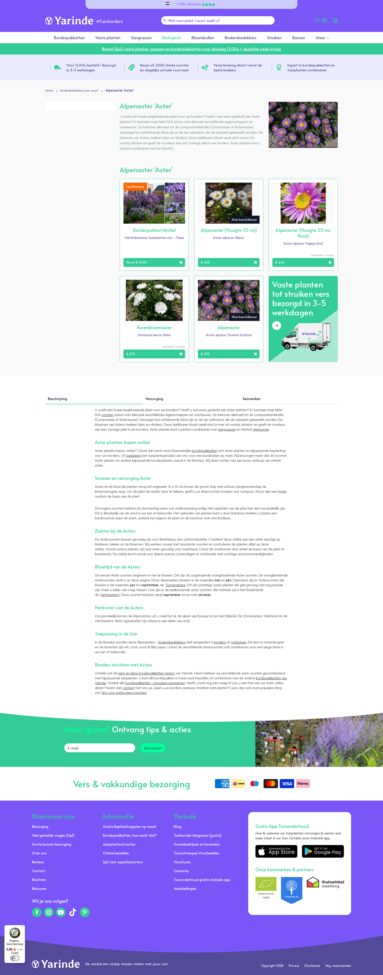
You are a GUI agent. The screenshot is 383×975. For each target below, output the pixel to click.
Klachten (39, 879)
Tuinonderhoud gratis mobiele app (202, 879)
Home (49, 90)
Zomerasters (176, 585)
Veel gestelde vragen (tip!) (53, 835)
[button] (335, 20)
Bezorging (40, 826)
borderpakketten (204, 451)
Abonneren (153, 747)
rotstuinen (238, 642)
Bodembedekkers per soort (79, 90)
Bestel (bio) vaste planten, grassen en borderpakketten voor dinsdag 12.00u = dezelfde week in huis (191, 49)
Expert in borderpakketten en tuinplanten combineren (311, 67)
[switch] (14, 958)
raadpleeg (133, 456)
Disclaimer (312, 965)
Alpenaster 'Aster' (120, 90)
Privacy (294, 965)
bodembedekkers (171, 642)
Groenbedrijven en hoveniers (197, 844)
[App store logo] (276, 851)
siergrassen (227, 430)
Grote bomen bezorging (51, 844)
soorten (107, 415)
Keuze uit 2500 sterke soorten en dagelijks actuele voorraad (164, 67)
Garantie (181, 870)
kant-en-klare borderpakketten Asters (146, 673)
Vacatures (182, 861)
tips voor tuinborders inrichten (124, 693)
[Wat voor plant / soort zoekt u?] (164, 20)
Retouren (39, 888)
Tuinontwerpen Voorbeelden (196, 852)
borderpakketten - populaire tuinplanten (155, 683)
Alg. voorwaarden (338, 965)
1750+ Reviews (189, 4)
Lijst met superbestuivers (123, 861)
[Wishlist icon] (180, 187)
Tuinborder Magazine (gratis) (197, 835)
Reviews (38, 861)
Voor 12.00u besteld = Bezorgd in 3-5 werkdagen (91, 67)
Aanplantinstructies (119, 844)
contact (128, 688)
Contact (38, 870)
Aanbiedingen (185, 888)
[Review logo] (291, 890)
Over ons (39, 852)
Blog (177, 826)
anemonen (261, 430)
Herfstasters (109, 595)
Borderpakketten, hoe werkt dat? (130, 835)
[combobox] (218, 20)
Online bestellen (116, 852)
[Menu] (22, 927)
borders (220, 642)
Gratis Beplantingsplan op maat (129, 826)
